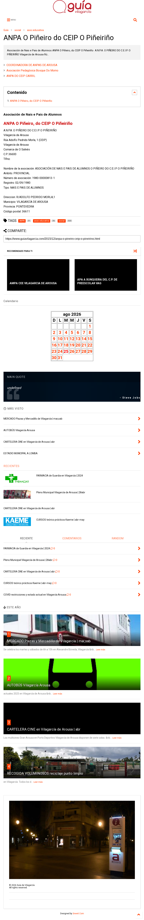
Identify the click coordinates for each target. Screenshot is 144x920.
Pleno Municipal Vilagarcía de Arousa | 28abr (60, 492)
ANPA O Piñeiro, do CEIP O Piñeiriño (31, 100)
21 (83, 345)
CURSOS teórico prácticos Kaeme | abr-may (60, 519)
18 (66, 345)
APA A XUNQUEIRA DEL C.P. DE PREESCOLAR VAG (97, 281)
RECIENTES (11, 466)
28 (83, 351)
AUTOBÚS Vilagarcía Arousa (28, 685)
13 (78, 338)
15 (89, 338)
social (18, 30)
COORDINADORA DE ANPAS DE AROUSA (31, 65)
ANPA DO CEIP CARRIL (20, 76)
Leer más (100, 649)
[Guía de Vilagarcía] (72, 12)
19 (72, 345)
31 (60, 357)
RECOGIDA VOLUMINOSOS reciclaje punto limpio (45, 773)
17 (60, 345)
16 (54, 345)
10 (60, 338)
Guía (6, 30)
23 (54, 351)
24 (60, 351)
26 (72, 351)
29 (89, 351)
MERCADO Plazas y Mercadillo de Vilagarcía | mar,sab (49, 641)
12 (72, 338)
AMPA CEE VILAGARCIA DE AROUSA (33, 283)
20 (78, 345)
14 (83, 338)
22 (89, 345)
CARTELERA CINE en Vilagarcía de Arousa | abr (29, 508)
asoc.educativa (35, 30)
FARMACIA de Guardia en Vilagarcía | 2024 (59, 475)
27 (78, 351)
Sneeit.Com (78, 913)
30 (54, 357)
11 (66, 338)
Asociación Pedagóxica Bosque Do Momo (32, 70)
